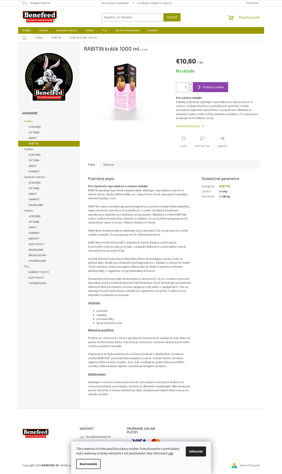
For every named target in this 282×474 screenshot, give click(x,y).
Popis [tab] (91, 165)
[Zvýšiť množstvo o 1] (191, 84)
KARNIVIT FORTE (39, 272)
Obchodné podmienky (115, 3)
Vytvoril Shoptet (250, 465)
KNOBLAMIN (36, 205)
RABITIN (33, 144)
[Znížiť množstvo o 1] (191, 89)
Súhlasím (196, 451)
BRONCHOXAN (37, 255)
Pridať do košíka (213, 87)
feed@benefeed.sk (98, 437)
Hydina (28, 149)
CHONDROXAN (37, 261)
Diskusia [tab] (109, 165)
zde (170, 453)
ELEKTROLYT (36, 244)
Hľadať (172, 17)
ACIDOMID (35, 127)
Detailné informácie (188, 126)
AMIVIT (33, 138)
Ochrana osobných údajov (154, 3)
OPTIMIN (34, 132)
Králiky (28, 121)
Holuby (28, 211)
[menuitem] (26, 30)
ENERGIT (34, 239)
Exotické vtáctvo (34, 177)
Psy (26, 267)
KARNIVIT (34, 171)
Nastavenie (88, 464)
